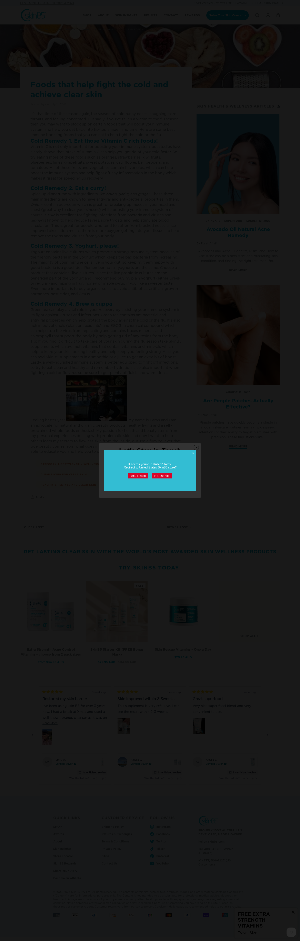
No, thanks (161, 475)
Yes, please (138, 475)
